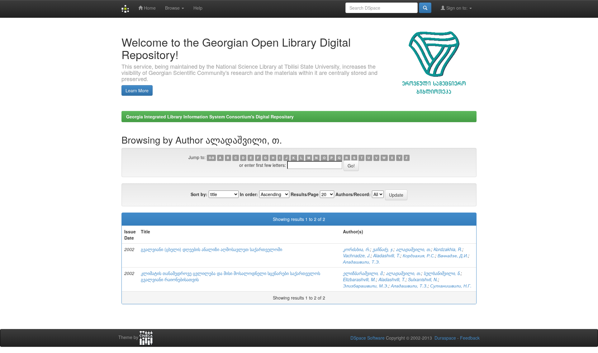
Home (149, 8)
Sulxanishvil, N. (423, 279)
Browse (173, 8)
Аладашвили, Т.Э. (361, 262)
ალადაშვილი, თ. (413, 249)
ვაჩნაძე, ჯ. (383, 249)
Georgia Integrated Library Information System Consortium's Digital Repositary (210, 116)
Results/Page (305, 194)
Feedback (470, 338)
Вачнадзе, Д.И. (453, 255)
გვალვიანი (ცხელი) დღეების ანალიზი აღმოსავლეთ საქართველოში (211, 249)
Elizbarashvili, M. (359, 279)
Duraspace (445, 338)
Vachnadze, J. (357, 255)
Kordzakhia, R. (448, 249)
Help (197, 8)
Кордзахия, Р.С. (419, 255)
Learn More (137, 90)
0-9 (211, 157)
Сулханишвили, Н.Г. (451, 285)
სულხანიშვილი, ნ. (442, 273)
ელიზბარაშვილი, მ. (363, 273)
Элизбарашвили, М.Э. (365, 285)
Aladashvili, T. (386, 255)
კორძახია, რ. (356, 249)
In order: (249, 194)
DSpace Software (367, 338)
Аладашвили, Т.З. (409, 285)
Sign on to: (457, 8)
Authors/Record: (353, 194)
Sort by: (199, 194)
